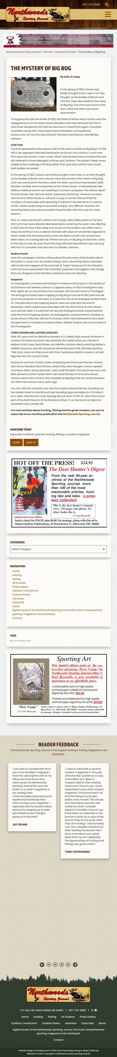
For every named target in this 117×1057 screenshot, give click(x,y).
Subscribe (18, 602)
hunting (21, 641)
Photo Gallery (20, 587)
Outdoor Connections (25, 590)
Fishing (16, 579)
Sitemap (94, 1050)
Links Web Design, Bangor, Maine (73, 1050)
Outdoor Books (21, 594)
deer (12, 641)
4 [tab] (68, 964)
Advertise (18, 598)
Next (75, 964)
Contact (17, 618)
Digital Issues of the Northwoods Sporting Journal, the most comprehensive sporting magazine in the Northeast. (58, 1031)
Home (16, 571)
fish (16, 641)
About (16, 606)
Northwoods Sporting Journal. (82, 414)
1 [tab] (49, 964)
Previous (42, 964)
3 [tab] (62, 964)
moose (28, 641)
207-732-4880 (91, 4)
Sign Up (31, 442)
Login (16, 442)
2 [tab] (55, 964)
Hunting (17, 575)
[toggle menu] (108, 14)
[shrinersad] (58, 40)
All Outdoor (19, 583)
